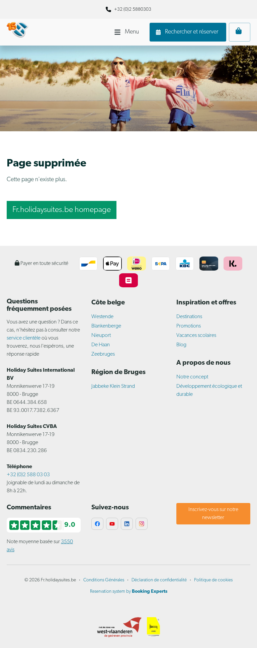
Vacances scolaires (196, 335)
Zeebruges (103, 354)
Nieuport (101, 335)
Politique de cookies (213, 580)
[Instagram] (142, 524)
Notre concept (192, 377)
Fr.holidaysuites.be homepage (61, 210)
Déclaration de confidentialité (159, 580)
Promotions (188, 326)
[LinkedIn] (127, 524)
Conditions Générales (103, 580)
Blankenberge (106, 326)
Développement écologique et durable (209, 390)
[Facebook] (97, 524)
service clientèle (23, 338)
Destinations (189, 316)
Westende (102, 316)
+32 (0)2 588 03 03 (28, 475)
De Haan (100, 345)
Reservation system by (128, 591)
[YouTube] (112, 524)
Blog (181, 345)
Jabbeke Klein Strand (113, 386)
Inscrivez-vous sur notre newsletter (213, 513)
